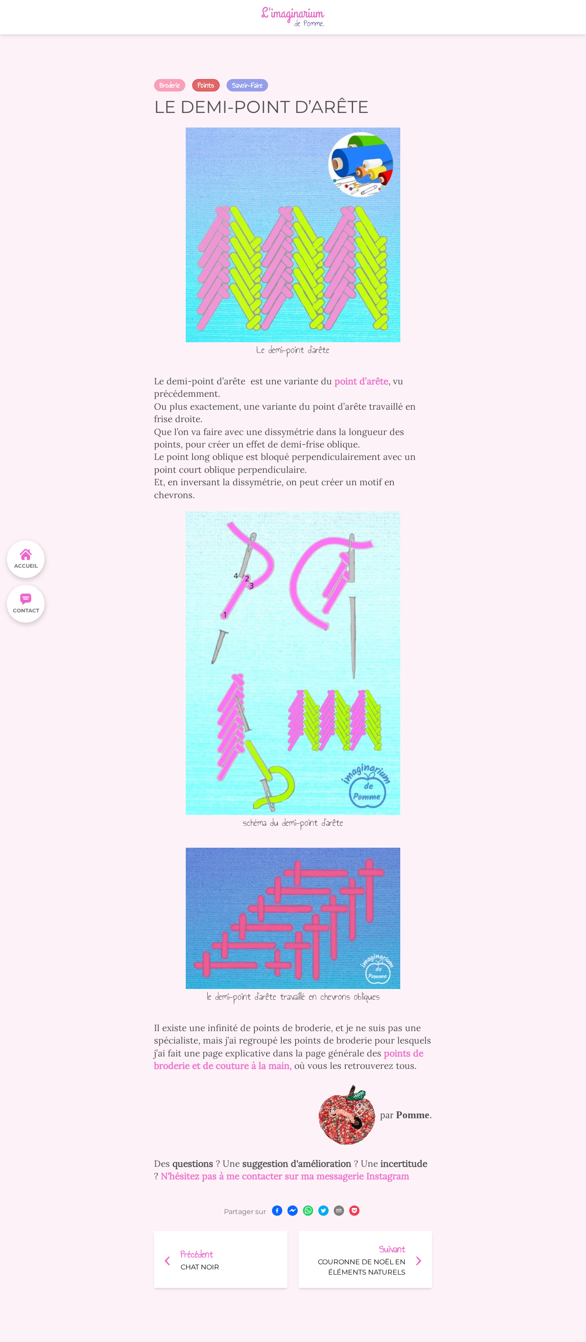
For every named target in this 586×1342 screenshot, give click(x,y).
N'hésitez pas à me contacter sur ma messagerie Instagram (285, 1176)
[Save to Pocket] (354, 1210)
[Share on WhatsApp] (308, 1210)
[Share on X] (323, 1210)
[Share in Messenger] (292, 1210)
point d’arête (361, 381)
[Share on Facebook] (277, 1210)
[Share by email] (339, 1210)
